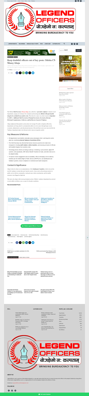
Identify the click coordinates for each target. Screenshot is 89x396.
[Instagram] (78, 1)
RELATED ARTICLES (13, 257)
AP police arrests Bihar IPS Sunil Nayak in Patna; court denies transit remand (47, 291)
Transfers (22, 43)
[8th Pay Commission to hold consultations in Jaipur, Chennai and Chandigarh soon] (36, 314)
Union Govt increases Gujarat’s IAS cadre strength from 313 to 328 (31, 291)
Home (8, 47)
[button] (64, 43)
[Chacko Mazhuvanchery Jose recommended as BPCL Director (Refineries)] (78, 114)
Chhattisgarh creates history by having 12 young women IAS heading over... (47, 321)
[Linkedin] (26, 72)
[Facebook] (76, 1)
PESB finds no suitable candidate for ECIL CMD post (18, 251)
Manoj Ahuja (25, 112)
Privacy (26, 0)
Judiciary (48, 43)
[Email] (29, 72)
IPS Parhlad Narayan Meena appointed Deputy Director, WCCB (14, 200)
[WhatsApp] (23, 72)
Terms (29, 0)
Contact (22, 0)
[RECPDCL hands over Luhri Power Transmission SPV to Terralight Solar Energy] (10, 321)
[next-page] (10, 297)
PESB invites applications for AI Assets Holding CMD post (21, 327)
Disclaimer (33, 0)
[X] (81, 1)
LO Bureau (10, 69)
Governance (56, 43)
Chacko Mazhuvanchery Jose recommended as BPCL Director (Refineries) (15, 218)
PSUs (41, 43)
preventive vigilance (28, 236)
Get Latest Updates (45, 394)
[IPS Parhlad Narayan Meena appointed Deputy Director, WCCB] (78, 94)
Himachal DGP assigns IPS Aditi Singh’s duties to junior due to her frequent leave (31, 273)
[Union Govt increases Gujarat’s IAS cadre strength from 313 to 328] (31, 283)
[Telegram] (33, 72)
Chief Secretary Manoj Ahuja (34, 234)
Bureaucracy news (24, 234)
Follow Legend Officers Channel (32, 226)
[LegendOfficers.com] (40, 37)
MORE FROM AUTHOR (24, 257)
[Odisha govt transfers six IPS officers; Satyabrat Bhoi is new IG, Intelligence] (78, 107)
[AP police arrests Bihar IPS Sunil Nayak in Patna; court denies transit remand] (48, 283)
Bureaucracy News (32, 43)
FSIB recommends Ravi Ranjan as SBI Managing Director (46, 251)
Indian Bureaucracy (44, 234)
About (19, 0)
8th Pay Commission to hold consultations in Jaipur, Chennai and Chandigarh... (48, 314)
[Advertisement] (23, 108)
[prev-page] (8, 297)
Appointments (12, 43)
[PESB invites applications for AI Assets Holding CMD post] (10, 328)
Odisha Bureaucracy (11, 236)
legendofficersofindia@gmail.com (20, 383)
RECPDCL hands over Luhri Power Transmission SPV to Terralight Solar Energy (22, 321)
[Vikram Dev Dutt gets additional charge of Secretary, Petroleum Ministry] (78, 121)
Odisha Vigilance (20, 236)
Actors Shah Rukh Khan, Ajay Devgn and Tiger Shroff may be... (48, 327)
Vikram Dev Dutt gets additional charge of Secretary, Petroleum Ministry (65, 121)
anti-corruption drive (15, 234)
